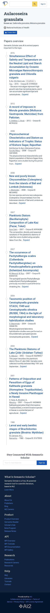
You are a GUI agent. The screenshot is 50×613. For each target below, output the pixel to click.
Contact (7, 584)
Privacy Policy (19, 602)
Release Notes (10, 531)
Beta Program (10, 528)
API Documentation (12, 547)
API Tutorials (9, 544)
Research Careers (11, 563)
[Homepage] (5, 4)
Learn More (9, 490)
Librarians (8, 578)
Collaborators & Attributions (20, 599)
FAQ (6, 575)
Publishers (8, 503)
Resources (8, 566)
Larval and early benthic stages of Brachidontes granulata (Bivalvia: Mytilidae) (26, 429)
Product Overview (11, 519)
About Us (8, 500)
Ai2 (31, 597)
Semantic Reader (11, 522)
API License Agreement (34, 602)
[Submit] (34, 4)
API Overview (9, 541)
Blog (7, 506)
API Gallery (8, 550)
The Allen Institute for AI (25, 606)
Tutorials (8, 581)
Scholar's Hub (9, 525)
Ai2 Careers (9, 509)
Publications (9, 560)
